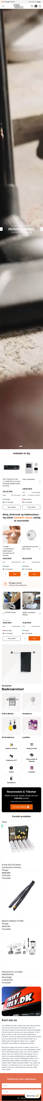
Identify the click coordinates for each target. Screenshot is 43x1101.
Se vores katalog (19, 807)
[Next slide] (41, 229)
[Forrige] (3, 481)
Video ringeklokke (28, 479)
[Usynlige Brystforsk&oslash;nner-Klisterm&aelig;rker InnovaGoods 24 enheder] (12, 535)
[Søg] (32, 6)
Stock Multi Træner (9, 612)
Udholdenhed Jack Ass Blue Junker (30, 548)
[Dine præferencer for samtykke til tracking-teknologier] (2, 826)
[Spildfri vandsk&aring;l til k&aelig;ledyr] (31, 601)
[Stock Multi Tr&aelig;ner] (12, 600)
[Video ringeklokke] (31, 467)
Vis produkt (6, 878)
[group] (15, 2)
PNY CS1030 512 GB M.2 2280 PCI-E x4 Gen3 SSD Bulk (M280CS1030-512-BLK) (11, 482)
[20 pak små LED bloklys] (21, 843)
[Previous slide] (1, 229)
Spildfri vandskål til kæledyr (28, 614)
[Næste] (39, 481)
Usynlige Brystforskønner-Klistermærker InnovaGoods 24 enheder (8, 551)
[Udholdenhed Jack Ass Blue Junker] (31, 535)
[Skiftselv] (18, 6)
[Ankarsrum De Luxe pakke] (21, 950)
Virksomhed (32, 2)
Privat (38, 2)
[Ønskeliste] (36, 6)
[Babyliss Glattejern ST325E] (21, 899)
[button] (18, 446)
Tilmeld (23, 1098)
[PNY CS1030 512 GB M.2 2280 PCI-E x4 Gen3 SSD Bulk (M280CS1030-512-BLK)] (12, 467)
